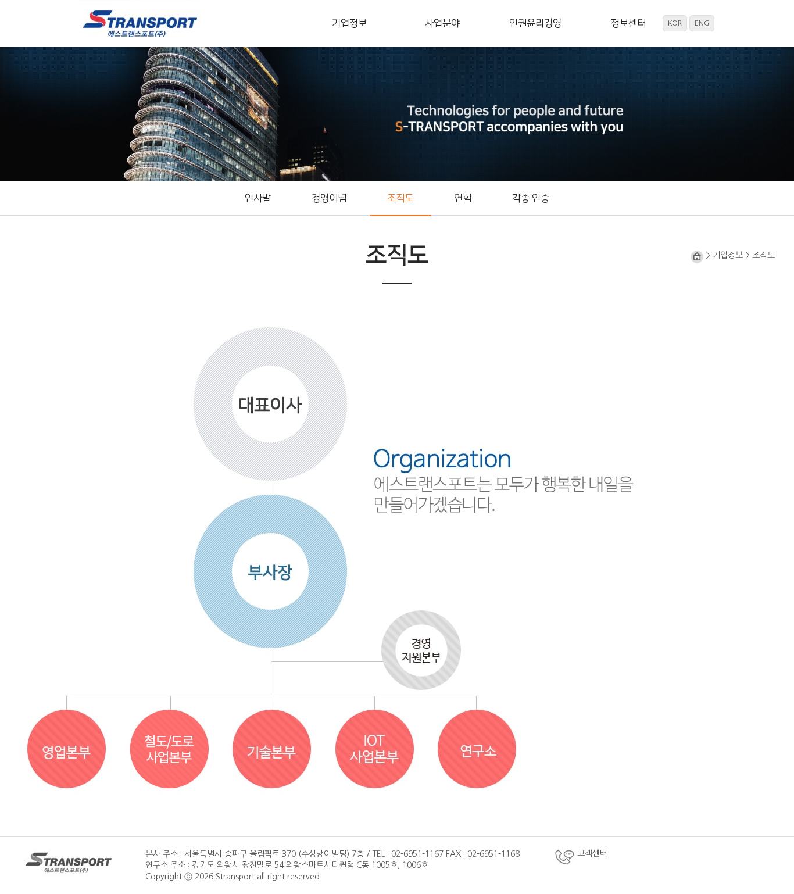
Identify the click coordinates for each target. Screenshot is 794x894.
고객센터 (591, 853)
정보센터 (628, 23)
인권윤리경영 (535, 23)
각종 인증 (530, 198)
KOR (675, 23)
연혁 (462, 198)
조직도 (400, 198)
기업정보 (349, 23)
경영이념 (329, 198)
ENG (702, 23)
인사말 (258, 198)
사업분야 (442, 23)
